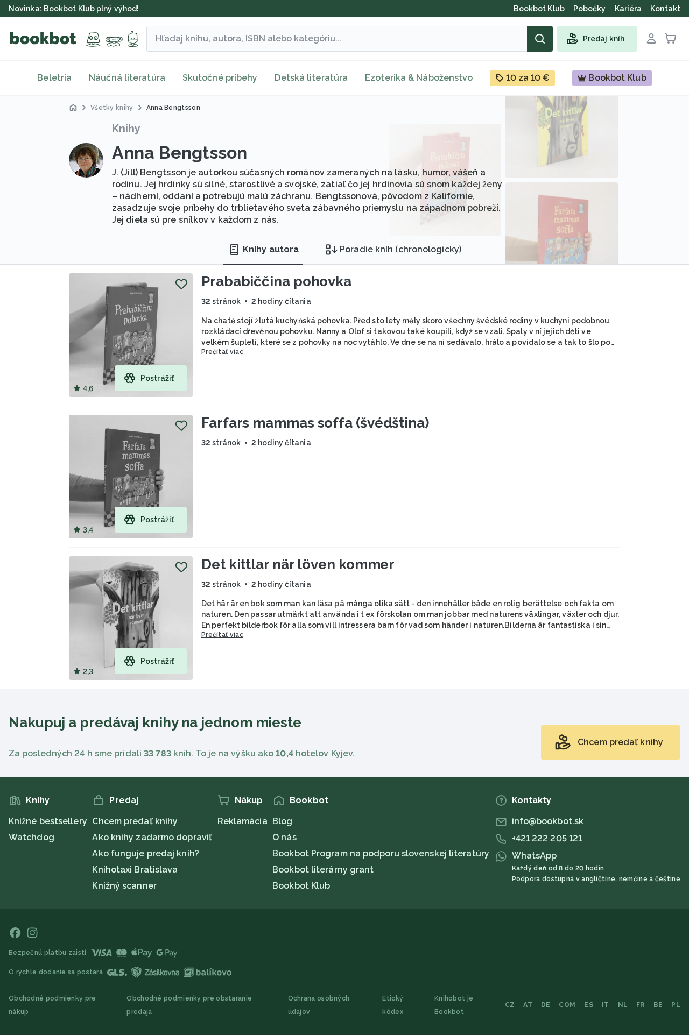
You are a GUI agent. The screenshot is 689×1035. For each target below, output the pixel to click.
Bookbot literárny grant (323, 869)
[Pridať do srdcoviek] (181, 284)
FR (640, 1005)
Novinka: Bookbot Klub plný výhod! (74, 8)
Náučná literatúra (127, 78)
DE (546, 1005)
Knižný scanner (124, 886)
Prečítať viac (222, 352)
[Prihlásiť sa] (651, 38)
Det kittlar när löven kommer (298, 564)
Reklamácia (242, 821)
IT (605, 1005)
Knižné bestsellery (48, 821)
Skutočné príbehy (220, 78)
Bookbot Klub (301, 886)
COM (567, 1005)
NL (623, 1005)
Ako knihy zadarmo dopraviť (152, 837)
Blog (282, 821)
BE (658, 1005)
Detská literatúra (311, 78)
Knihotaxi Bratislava (135, 869)
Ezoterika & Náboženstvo (419, 78)
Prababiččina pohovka (276, 281)
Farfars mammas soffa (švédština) (315, 423)
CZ (510, 1005)
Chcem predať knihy (135, 821)
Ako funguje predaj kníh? (145, 853)
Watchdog (31, 837)
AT (527, 1005)
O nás (284, 837)
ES (588, 1005)
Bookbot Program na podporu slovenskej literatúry (380, 853)
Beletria (54, 78)
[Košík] (670, 38)
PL (675, 1005)
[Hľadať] (540, 39)
